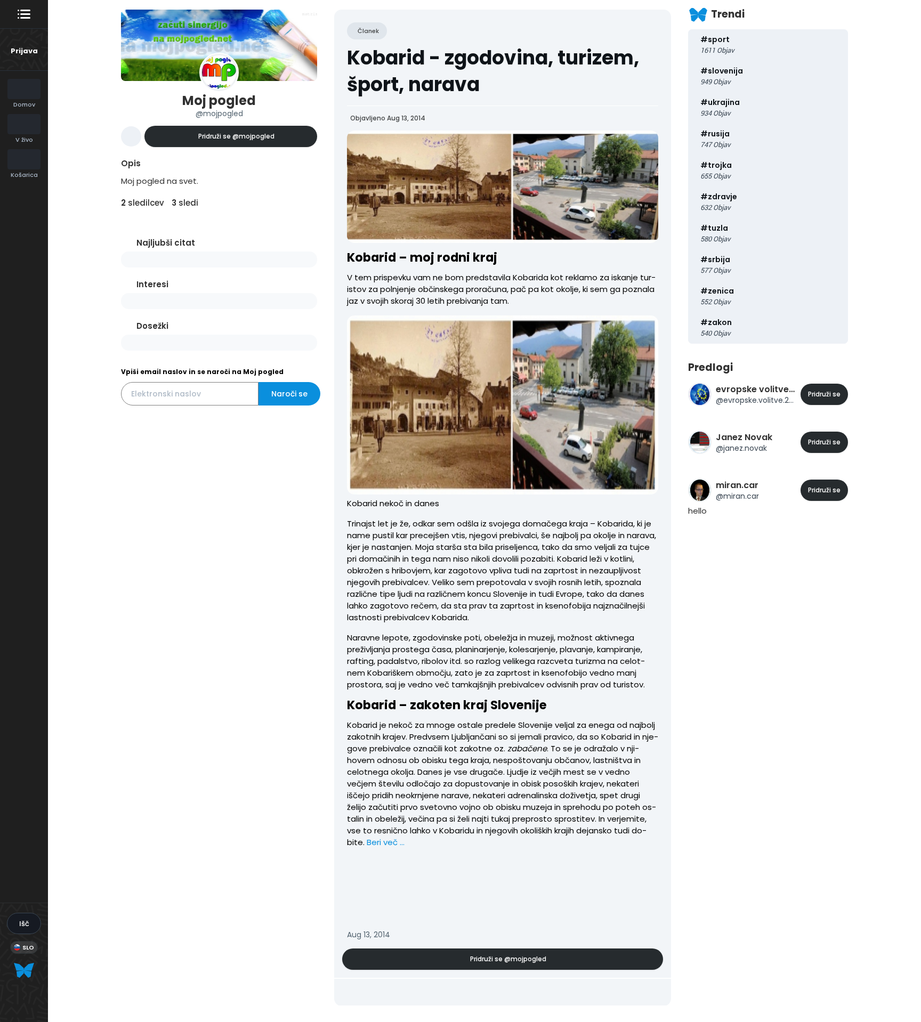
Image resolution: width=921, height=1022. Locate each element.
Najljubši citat (165, 242)
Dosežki (152, 325)
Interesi (152, 284)
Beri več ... (386, 842)
